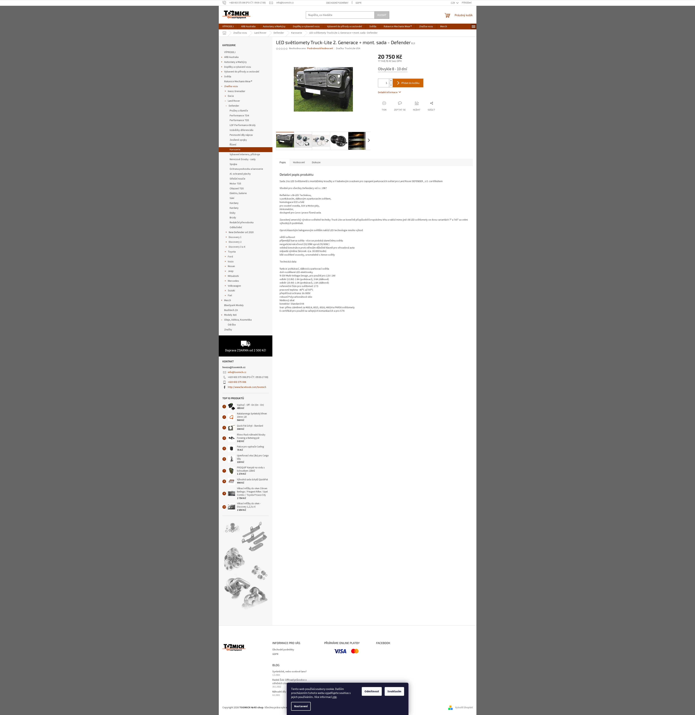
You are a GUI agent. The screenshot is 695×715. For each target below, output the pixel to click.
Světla (227, 76)
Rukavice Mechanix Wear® (238, 81)
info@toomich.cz (237, 372)
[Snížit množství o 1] (391, 85)
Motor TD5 (235, 184)
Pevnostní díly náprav (241, 135)
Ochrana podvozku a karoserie (246, 169)
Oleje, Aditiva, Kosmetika (238, 320)
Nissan (231, 266)
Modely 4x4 (230, 315)
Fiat (230, 295)
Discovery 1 (235, 237)
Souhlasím (394, 691)
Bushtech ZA (231, 310)
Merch (227, 300)
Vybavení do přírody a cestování (241, 72)
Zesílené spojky (238, 140)
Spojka (233, 164)
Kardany (234, 203)
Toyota (232, 252)
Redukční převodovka (241, 222)
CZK (453, 3)
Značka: (348, 48)
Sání (232, 198)
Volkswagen (234, 286)
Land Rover (234, 101)
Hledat (381, 15)
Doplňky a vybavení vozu (237, 67)
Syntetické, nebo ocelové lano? (289, 671)
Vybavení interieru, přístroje (245, 154)
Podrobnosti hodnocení (320, 48)
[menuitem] (228, 26)
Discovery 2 (235, 242)
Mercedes (233, 281)
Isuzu (230, 261)
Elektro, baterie (238, 193)
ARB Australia (231, 57)
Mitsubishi (233, 276)
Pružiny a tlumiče (239, 111)
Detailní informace (388, 92)
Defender (234, 106)
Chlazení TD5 (237, 188)
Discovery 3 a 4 (237, 247)
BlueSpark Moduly (234, 305)
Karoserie (235, 149)
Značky (228, 329)
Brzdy (233, 217)
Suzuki (231, 290)
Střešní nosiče (237, 179)
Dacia (231, 96)
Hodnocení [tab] (299, 162)
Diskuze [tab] (316, 162)
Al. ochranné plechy (240, 174)
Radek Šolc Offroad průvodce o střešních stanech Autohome (289, 681)
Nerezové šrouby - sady (243, 159)
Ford (230, 256)
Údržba (232, 325)
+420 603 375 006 (237, 382)
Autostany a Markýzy (235, 62)
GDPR (358, 3)
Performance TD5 (239, 120)
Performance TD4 (239, 115)
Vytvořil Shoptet (464, 707)
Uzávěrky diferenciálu (241, 130)
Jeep (230, 271)
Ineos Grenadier (236, 91)
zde (334, 697)
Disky (232, 213)
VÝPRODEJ (229, 52)
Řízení (233, 144)
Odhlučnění (236, 227)
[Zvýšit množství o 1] (391, 81)
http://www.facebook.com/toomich (247, 387)
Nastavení (301, 706)
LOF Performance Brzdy (243, 125)
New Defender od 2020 (241, 232)
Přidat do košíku (410, 82)
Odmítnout (371, 691)
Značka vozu (231, 86)
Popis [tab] (283, 162)
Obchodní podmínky (337, 3)
